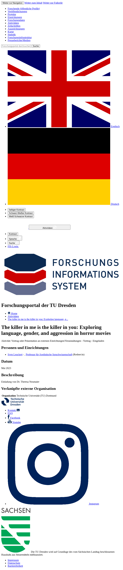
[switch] (17, 209)
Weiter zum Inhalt (33, 2)
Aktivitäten (48, 228)
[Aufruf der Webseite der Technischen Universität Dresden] (14, 404)
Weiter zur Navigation (12, 3)
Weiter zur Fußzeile (53, 2)
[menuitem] (65, 8)
